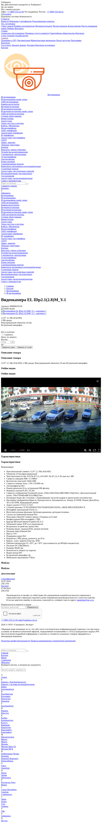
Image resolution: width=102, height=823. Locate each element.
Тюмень (4, 806)
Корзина (5, 188)
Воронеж (5, 701)
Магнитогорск (7, 737)
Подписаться (32, 607)
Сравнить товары (9, 186)
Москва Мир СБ (8, 746)
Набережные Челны (10, 754)
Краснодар (6, 727)
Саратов (4, 792)
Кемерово (5, 725)
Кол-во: (4, 339)
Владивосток (7, 694)
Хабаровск (6, 816)
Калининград (7, 720)
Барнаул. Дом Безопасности (13, 682)
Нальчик (5, 756)
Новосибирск (7, 761)
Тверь (3, 799)
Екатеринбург (7, 706)
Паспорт (5, 586)
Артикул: (5, 306)
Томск (4, 801)
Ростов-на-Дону (8, 782)
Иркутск (5, 713)
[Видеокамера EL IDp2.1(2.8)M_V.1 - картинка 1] (23, 311)
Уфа (3, 811)
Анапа (4, 677)
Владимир (5, 696)
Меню (4, 658)
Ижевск (4, 711)
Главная (4, 653)
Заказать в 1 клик (24, 347)
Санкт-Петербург (9, 789)
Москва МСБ (7, 749)
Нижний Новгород (9, 758)
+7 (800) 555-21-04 (15, 12)
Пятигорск (6, 778)
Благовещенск (7, 689)
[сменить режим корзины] (9, 188)
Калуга (4, 723)
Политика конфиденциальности (15, 641)
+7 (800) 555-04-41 (55, 12)
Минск (4, 739)
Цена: (3, 337)
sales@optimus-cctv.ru (27, 620)
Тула (3, 804)
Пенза (4, 773)
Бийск (4, 687)
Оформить (5, 193)
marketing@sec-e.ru (85, 600)
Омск (3, 766)
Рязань (4, 785)
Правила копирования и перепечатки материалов (53, 641)
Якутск (4, 821)
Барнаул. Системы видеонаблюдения (17, 684)
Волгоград (6, 699)
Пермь (4, 775)
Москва (4, 744)
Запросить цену (8, 347)
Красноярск (6, 730)
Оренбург (5, 768)
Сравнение (6, 660)
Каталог (4, 655)
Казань (4, 718)
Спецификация (8, 579)
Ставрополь (6, 794)
